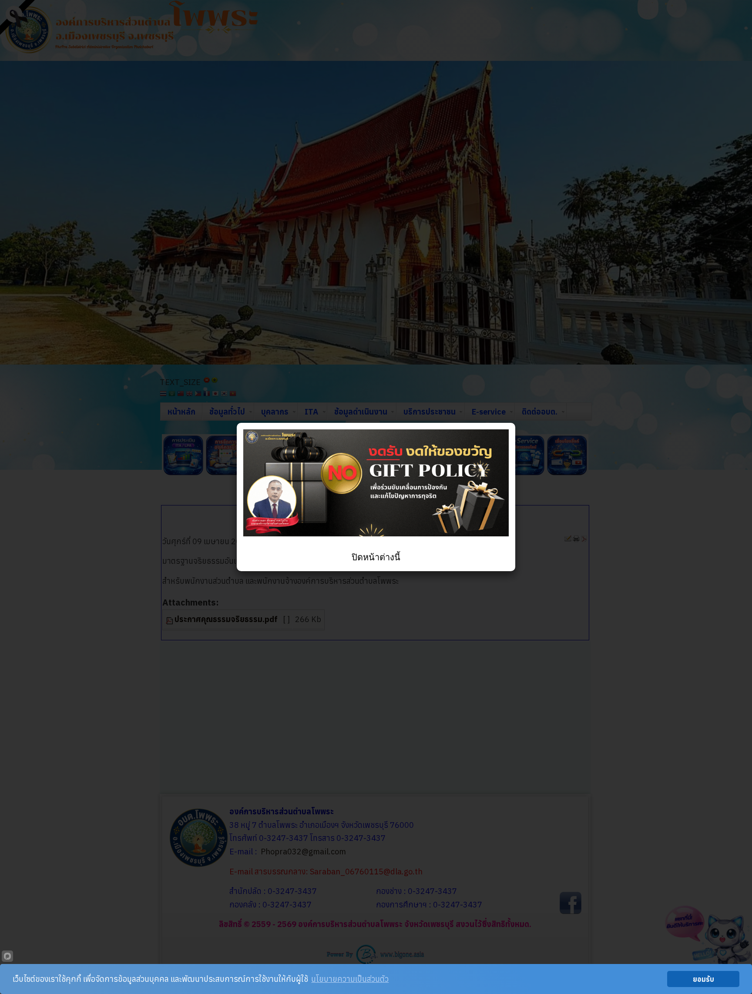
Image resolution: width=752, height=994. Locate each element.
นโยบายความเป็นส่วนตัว (350, 979)
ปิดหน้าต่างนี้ (376, 557)
